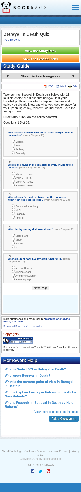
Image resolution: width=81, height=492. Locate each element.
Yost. (18, 247)
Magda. (19, 141)
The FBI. (20, 217)
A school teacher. (24, 268)
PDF (50, 86)
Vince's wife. (22, 235)
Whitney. (20, 149)
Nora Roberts (11, 39)
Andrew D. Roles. (24, 185)
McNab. (19, 210)
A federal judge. (23, 279)
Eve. (17, 145)
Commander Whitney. (27, 206)
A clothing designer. (25, 275)
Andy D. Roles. (23, 177)
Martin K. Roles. (24, 181)
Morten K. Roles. (24, 174)
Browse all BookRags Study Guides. (23, 326)
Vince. (18, 239)
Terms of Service (58, 451)
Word (63, 86)
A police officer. (23, 272)
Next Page (40, 288)
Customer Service (35, 451)
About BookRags (12, 451)
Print (75, 86)
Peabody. (20, 153)
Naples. (19, 243)
